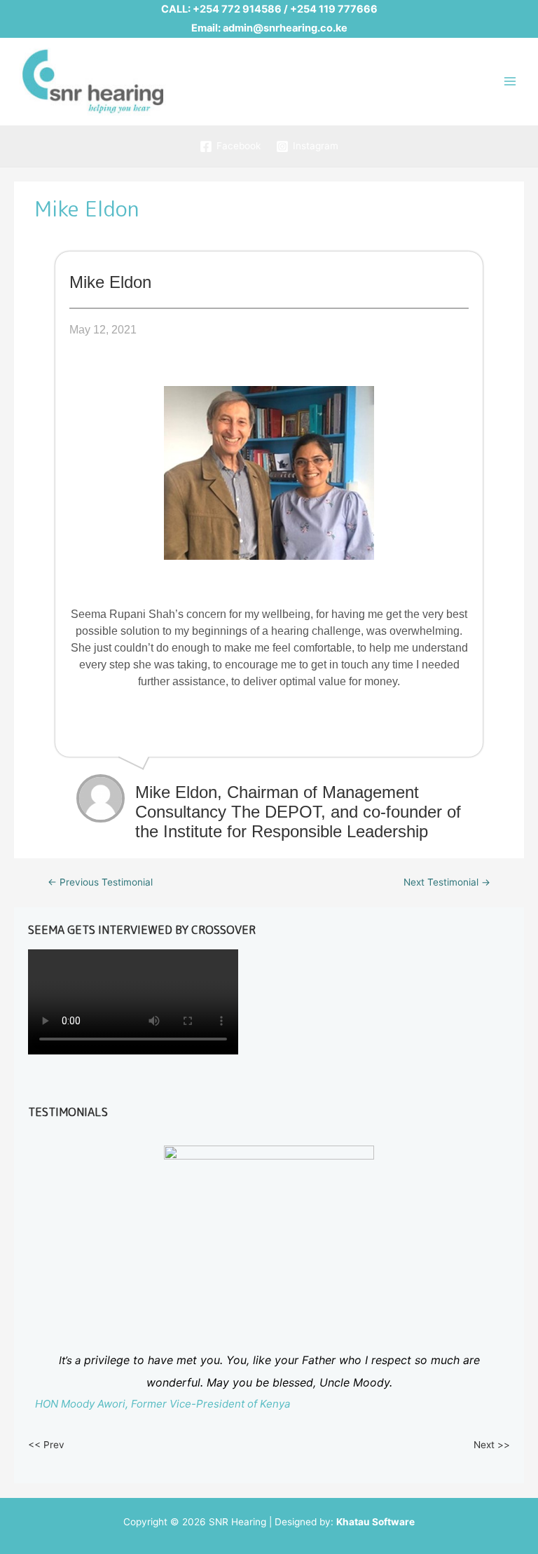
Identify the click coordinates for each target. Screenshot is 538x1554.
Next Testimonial (447, 882)
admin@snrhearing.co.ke (285, 28)
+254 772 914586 (237, 9)
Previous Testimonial (100, 882)
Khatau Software (375, 1521)
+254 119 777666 (334, 9)
